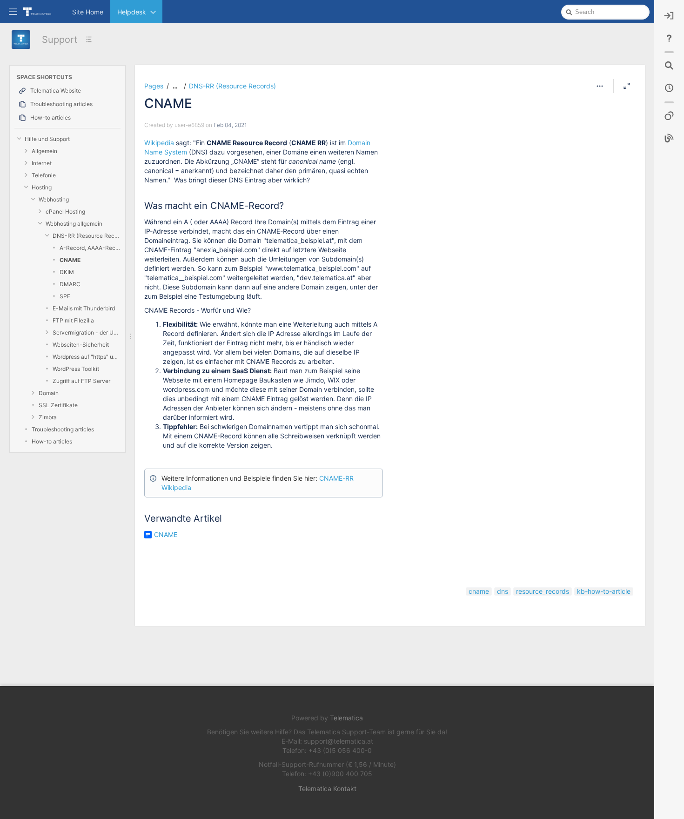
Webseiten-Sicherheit (81, 344)
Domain (49, 392)
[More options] (600, 86)
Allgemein (44, 151)
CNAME (70, 259)
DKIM (67, 272)
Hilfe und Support (47, 138)
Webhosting (54, 199)
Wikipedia (160, 143)
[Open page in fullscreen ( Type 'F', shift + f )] (626, 86)
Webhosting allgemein (74, 223)
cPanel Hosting (65, 211)
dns (502, 591)
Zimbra (48, 417)
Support (59, 39)
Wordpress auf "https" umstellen (87, 356)
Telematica (346, 718)
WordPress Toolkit (76, 368)
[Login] (669, 16)
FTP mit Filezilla (73, 320)
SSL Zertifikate (58, 405)
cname (479, 591)
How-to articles (52, 441)
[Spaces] (669, 116)
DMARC (70, 284)
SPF (65, 296)
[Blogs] (669, 139)
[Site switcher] (13, 11)
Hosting (42, 187)
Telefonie (44, 175)
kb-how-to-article (603, 591)
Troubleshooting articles (63, 429)
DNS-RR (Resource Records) (87, 235)
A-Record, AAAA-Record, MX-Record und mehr (90, 247)
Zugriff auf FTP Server (81, 380)
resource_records (542, 591)
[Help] (669, 38)
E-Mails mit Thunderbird (84, 308)
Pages (153, 86)
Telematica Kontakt (327, 788)
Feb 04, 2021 (230, 124)
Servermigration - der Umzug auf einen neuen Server (87, 332)
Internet (42, 163)
